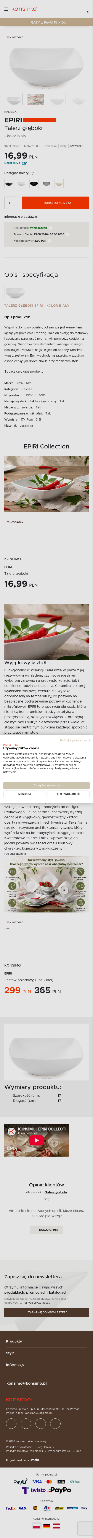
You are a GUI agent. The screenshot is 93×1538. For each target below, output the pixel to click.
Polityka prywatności (75, 740)
